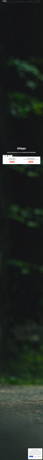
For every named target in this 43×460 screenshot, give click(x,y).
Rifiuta (35, 456)
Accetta (31, 456)
